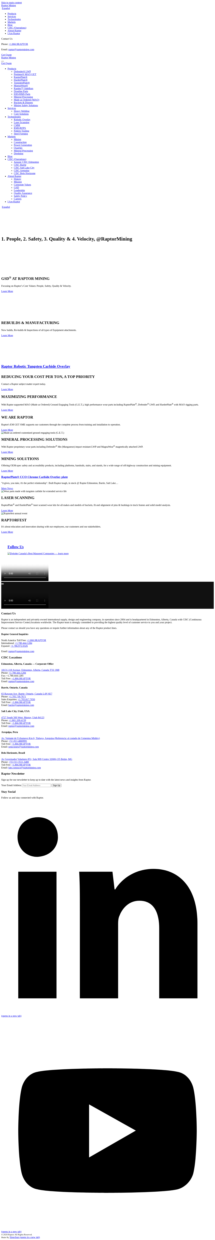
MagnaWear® (21, 85)
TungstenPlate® (22, 82)
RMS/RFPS (20, 128)
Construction (20, 142)
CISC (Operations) (17, 27)
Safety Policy (20, 196)
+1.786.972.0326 (19, 646)
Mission (18, 181)
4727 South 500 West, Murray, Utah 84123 (22, 717)
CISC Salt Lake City (24, 167)
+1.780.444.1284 (23, 643)
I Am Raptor (14, 33)
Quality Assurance (23, 193)
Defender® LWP (22, 71)
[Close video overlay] (2, 583)
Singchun (25, 1237)
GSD (16, 187)
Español (6, 8)
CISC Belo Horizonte (24, 173)
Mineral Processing (23, 97)
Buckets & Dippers (23, 102)
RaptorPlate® (20, 77)
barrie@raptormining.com (21, 705)
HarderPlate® (21, 80)
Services (12, 16)
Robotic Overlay (22, 119)
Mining (17, 139)
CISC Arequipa (21, 170)
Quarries (18, 148)
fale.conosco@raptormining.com (24, 767)
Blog (10, 25)
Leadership (19, 190)
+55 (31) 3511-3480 (19, 762)
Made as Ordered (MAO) (26, 99)
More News (7, 488)
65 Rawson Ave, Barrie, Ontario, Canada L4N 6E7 (26, 693)
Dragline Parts (21, 91)
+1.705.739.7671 (17, 696)
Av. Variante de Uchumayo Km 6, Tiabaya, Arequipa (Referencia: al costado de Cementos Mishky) (50, 738)
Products (12, 13)
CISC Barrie (20, 165)
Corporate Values (22, 184)
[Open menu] (2, 61)
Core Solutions (21, 114)
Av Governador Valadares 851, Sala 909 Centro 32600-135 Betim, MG (36, 759)
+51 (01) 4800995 (18, 741)
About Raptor (14, 30)
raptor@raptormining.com (21, 49)
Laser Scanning (21, 122)
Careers (17, 198)
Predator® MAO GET (25, 74)
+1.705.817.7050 (26, 699)
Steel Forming (21, 133)
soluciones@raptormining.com (23, 746)
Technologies (14, 19)
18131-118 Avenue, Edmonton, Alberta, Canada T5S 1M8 (30, 670)
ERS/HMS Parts (22, 94)
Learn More (7, 291)
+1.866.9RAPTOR (18, 44)
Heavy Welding (21, 111)
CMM (17, 125)
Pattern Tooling (21, 131)
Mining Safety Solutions (26, 105)
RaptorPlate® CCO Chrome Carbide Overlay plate (34, 477)
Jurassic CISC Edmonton (26, 162)
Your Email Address (11, 785)
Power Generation (23, 145)
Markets (12, 22)
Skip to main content (11, 2)
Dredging (18, 153)
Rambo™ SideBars (23, 88)
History (17, 179)
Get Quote (6, 54)
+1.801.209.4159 (17, 720)
